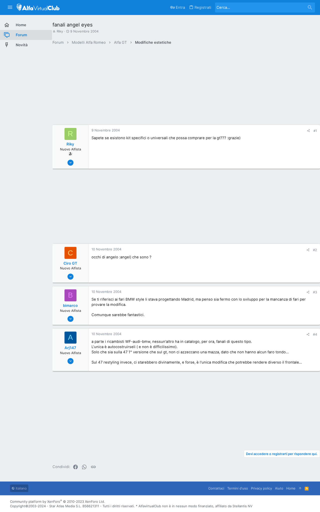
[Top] (300, 488)
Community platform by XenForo (57, 502)
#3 (315, 292)
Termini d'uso (237, 488)
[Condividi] (308, 130)
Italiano (21, 488)
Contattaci (216, 488)
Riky (60, 31)
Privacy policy (261, 488)
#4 (315, 334)
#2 (315, 250)
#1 (315, 131)
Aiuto (279, 488)
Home (291, 488)
